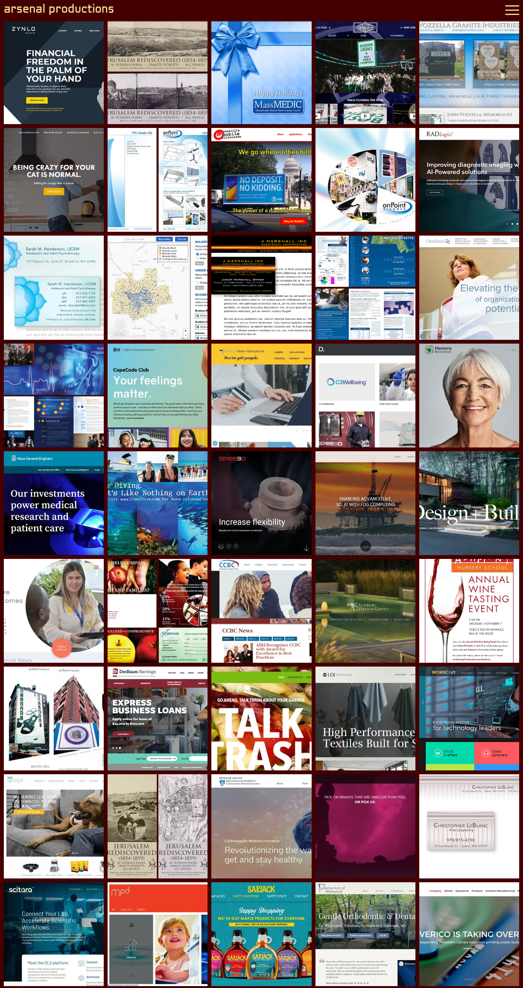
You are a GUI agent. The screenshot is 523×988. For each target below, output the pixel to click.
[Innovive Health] (54, 611)
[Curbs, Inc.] (469, 503)
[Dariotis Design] (365, 395)
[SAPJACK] (261, 934)
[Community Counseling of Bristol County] (261, 611)
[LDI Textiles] (365, 718)
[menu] (512, 10)
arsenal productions (59, 9)
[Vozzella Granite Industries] (469, 72)
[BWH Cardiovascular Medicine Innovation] (261, 826)
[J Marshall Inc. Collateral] (261, 287)
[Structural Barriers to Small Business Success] (158, 287)
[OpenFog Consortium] (365, 503)
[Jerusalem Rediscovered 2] (158, 826)
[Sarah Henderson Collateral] (54, 287)
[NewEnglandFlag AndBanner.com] (365, 72)
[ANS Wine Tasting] (469, 611)
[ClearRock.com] (469, 287)
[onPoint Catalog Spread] (54, 718)
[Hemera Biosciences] (469, 395)
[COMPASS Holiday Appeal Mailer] (158, 611)
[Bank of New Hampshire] (261, 395)
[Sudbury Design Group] (365, 611)
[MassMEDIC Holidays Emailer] (261, 72)
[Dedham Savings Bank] (158, 718)
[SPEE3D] (261, 503)
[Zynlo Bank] (54, 72)
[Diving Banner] (158, 503)
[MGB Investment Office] (54, 503)
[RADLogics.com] (469, 180)
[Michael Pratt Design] (158, 934)
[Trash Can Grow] (261, 718)
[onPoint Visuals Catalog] (365, 180)
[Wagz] (54, 826)
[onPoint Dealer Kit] (158, 180)
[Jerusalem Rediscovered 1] (158, 72)
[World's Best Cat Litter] (54, 180)
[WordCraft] (469, 718)
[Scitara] (54, 934)
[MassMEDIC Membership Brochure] (54, 395)
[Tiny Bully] (365, 826)
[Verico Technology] (469, 934)
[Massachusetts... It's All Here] (365, 287)
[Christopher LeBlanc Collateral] (469, 826)
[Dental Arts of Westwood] (365, 934)
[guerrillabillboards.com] (261, 180)
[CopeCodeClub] (158, 395)
